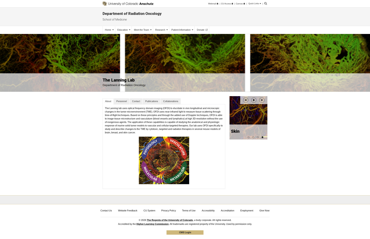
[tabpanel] (164, 146)
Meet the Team (142, 30)
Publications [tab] (151, 101)
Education (122, 30)
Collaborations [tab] (170, 101)
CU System (149, 210)
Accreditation (227, 210)
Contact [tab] (136, 101)
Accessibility (208, 210)
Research (160, 30)
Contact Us (106, 210)
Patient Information (181, 30)
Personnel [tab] (121, 101)
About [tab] (108, 101)
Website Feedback (127, 210)
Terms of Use (189, 210)
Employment (246, 210)
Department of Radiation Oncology (132, 13)
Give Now (264, 210)
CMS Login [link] (185, 232)
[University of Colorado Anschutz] (128, 4)
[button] (245, 100)
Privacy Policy (168, 210)
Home (108, 30)
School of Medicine (115, 19)
